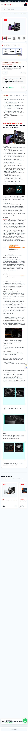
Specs (11, 95)
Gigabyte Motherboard (7, 64)
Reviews (17, 95)
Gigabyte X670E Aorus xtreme (12, 123)
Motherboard (5, 62)
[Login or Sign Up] (22, 4)
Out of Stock (14, 729)
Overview (5, 95)
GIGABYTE (5, 219)
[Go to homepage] (8, 5)
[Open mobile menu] (2, 4)
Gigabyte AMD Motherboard (15, 62)
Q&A (24, 95)
